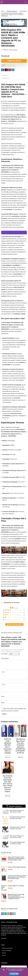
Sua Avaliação (5, 658)
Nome (3, 696)
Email (3, 702)
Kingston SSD (7, 66)
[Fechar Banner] (26, 969)
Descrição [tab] (4, 75)
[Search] (25, 2)
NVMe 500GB (13, 66)
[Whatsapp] (8, 913)
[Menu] (2, 2)
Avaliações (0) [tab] (5, 78)
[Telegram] (14, 913)
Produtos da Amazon (12, 11)
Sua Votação (4, 653)
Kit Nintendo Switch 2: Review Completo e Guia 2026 (17, 817)
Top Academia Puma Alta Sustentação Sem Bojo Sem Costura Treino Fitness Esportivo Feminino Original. (7, 783)
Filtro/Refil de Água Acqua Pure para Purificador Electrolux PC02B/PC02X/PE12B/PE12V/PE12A (20, 746)
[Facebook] (2, 913)
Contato (4, 955)
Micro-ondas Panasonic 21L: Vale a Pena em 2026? (17, 811)
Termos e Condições (6, 950)
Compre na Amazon (14, 61)
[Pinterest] (11, 913)
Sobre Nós (3, 938)
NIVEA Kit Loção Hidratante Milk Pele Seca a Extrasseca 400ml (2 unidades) (7, 746)
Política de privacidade (7, 948)
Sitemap (4, 953)
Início (2, 11)
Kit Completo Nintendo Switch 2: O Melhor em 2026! (17, 843)
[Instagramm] (5, 913)
